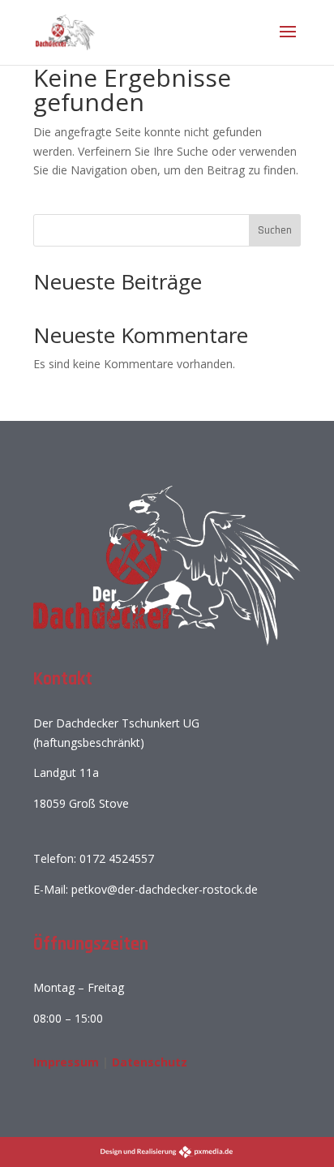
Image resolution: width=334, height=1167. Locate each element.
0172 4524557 (116, 858)
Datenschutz (149, 1062)
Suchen (275, 230)
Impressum (66, 1062)
